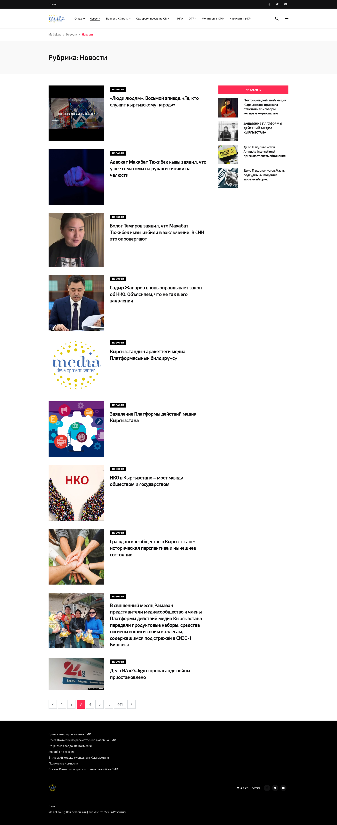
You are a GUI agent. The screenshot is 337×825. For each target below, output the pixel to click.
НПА (180, 18)
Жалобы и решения (61, 752)
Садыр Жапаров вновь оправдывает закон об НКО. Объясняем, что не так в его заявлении (156, 294)
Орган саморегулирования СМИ (70, 734)
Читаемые (253, 89)
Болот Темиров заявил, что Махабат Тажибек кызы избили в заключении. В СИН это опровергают (157, 232)
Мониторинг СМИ (213, 18)
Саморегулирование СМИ (152, 18)
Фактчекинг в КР (240, 18)
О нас (53, 4)
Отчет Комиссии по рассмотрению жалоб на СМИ (82, 740)
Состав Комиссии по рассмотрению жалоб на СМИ (83, 769)
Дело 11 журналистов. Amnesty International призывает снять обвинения (265, 151)
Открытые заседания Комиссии (70, 746)
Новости (95, 18)
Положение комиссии (63, 763)
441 (120, 704)
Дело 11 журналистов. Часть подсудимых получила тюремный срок (264, 174)
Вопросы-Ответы (117, 18)
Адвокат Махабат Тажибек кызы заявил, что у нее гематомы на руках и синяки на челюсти (158, 168)
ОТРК (192, 18)
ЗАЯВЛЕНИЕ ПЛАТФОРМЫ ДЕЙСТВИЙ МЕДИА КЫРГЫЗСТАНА (263, 128)
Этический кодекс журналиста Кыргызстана (79, 757)
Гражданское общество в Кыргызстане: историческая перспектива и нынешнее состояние (153, 547)
